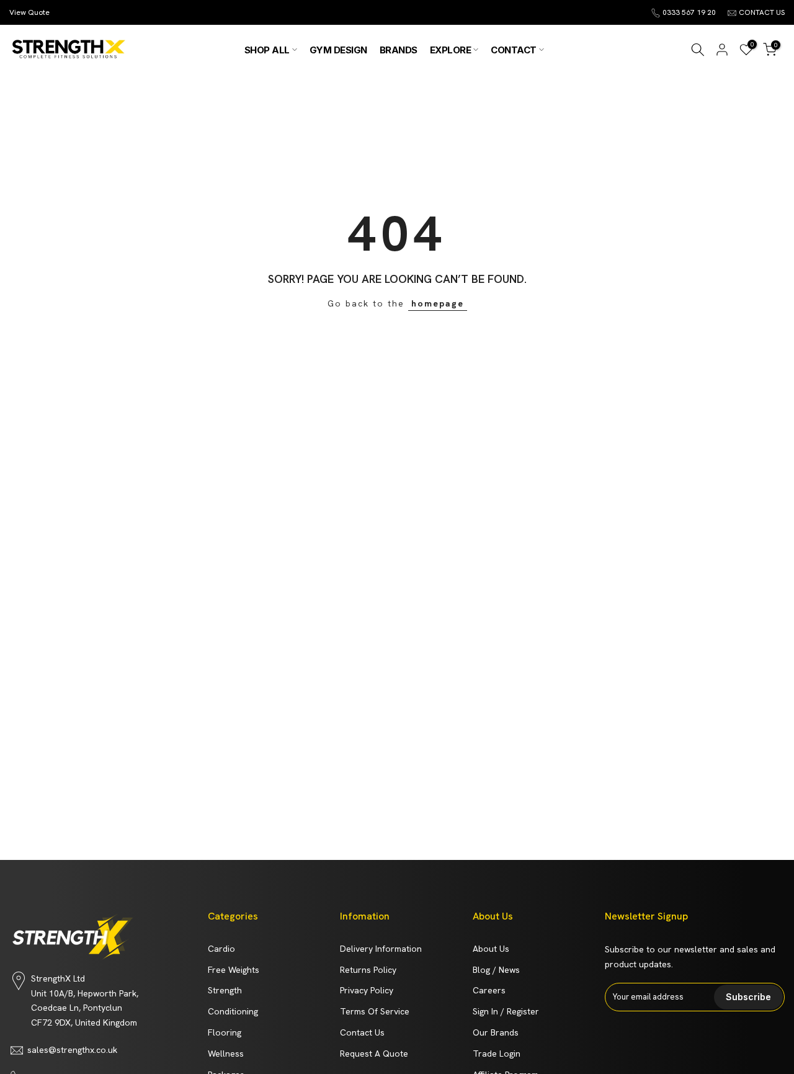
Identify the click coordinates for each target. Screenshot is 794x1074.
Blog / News (496, 969)
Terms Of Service (374, 1011)
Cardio (221, 948)
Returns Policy (368, 969)
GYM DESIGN (338, 50)
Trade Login (496, 1053)
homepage (437, 303)
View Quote (29, 12)
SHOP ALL (267, 50)
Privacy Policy (366, 990)
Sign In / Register (506, 1011)
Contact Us (362, 1032)
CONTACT (514, 50)
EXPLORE (450, 50)
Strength (225, 990)
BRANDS (398, 50)
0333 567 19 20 (689, 12)
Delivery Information (381, 948)
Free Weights (233, 969)
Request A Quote (374, 1053)
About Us (491, 948)
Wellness (226, 1053)
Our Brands (496, 1032)
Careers (489, 990)
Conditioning (233, 1011)
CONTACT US (762, 12)
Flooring (224, 1032)
